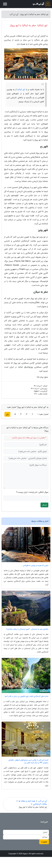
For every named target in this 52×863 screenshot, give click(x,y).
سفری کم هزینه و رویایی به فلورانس (35, 565)
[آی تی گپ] (41, 4)
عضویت (44, 841)
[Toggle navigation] (5, 4)
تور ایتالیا (21, 89)
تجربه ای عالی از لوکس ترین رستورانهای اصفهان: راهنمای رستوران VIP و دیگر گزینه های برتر (28, 761)
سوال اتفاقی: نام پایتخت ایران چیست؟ (32, 492)
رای (7, 414)
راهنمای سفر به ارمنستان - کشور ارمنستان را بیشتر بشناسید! (27, 629)
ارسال (44, 504)
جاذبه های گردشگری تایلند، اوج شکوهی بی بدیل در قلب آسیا (26, 696)
